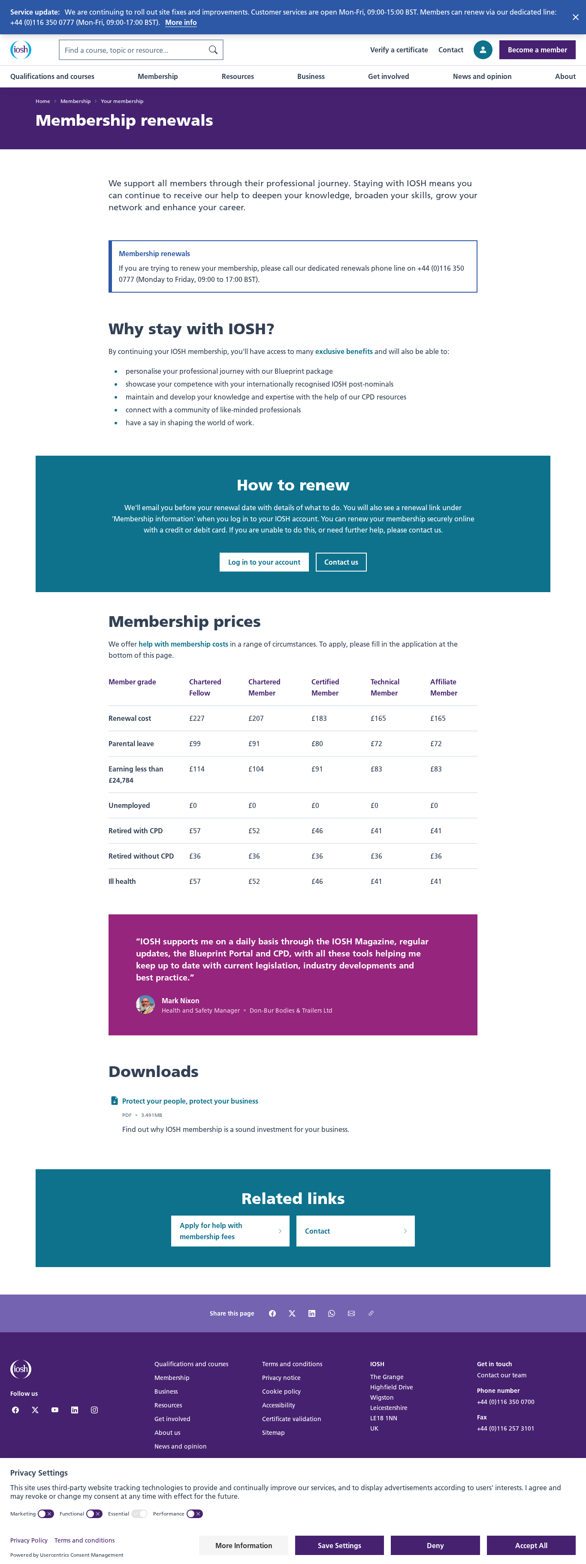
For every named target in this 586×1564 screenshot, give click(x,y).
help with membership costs (183, 643)
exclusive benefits (344, 351)
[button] (52, 76)
